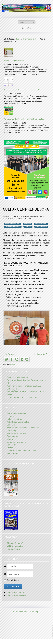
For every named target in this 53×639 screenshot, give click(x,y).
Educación (11, 445)
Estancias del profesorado (14, 60)
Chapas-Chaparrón (15, 543)
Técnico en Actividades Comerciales (23, 428)
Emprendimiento (41, 226)
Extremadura (13, 436)
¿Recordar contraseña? (17, 595)
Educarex (28, 226)
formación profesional (12, 223)
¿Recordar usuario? (15, 592)
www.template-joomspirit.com (52, 631)
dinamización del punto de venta (21, 451)
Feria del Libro (13, 549)
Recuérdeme (13, 580)
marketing (11, 430)
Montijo (10, 439)
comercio (27, 223)
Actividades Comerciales (18, 422)
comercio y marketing (16, 442)
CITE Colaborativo (15, 546)
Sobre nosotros (20, 612)
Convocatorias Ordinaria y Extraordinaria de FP (22, 90)
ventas (10, 448)
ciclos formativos (14, 419)
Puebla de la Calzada (16, 433)
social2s (12, 364)
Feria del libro (13, 453)
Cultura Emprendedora (12, 226)
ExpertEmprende (40, 223)
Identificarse (13, 586)
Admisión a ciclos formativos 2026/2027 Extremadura (24, 119)
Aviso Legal (35, 612)
